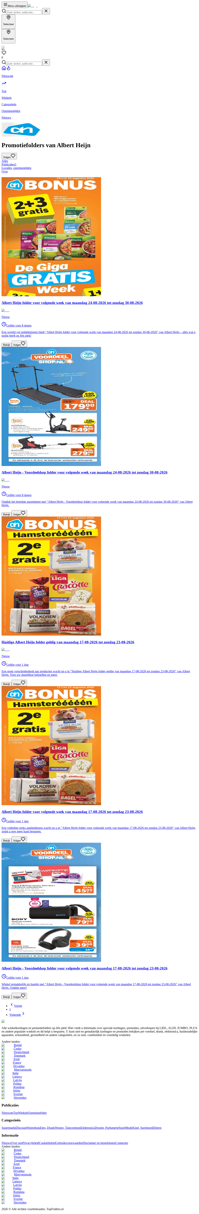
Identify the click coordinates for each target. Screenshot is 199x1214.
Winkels (23, 1112)
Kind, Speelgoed (143, 1127)
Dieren (157, 1127)
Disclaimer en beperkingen (99, 1143)
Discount (21, 1127)
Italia (15, 1073)
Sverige (18, 1094)
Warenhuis (33, 1127)
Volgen (17, 344)
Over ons (16, 1143)
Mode (129, 1127)
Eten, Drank (47, 1127)
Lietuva (17, 1076)
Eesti (17, 1059)
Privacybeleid (30, 1143)
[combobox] (24, 12)
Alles (5, 161)
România (18, 1087)
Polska (17, 1083)
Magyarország (22, 1069)
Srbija (16, 1090)
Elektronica (88, 1127)
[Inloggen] (3, 46)
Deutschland (21, 1052)
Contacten (122, 1143)
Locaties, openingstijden (16, 168)
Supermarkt (9, 1127)
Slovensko (20, 1097)
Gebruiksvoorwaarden (69, 1143)
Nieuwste (7, 1112)
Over (5, 171)
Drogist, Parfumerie (107, 1127)
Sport (122, 1127)
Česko (17, 1048)
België (18, 1045)
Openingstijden (37, 1112)
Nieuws (6, 1143)
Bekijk (6, 344)
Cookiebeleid (47, 1143)
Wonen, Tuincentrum (68, 1127)
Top (15, 1112)
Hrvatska (18, 1066)
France (17, 1062)
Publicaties (9, 164)
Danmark (19, 1055)
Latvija (17, 1080)
